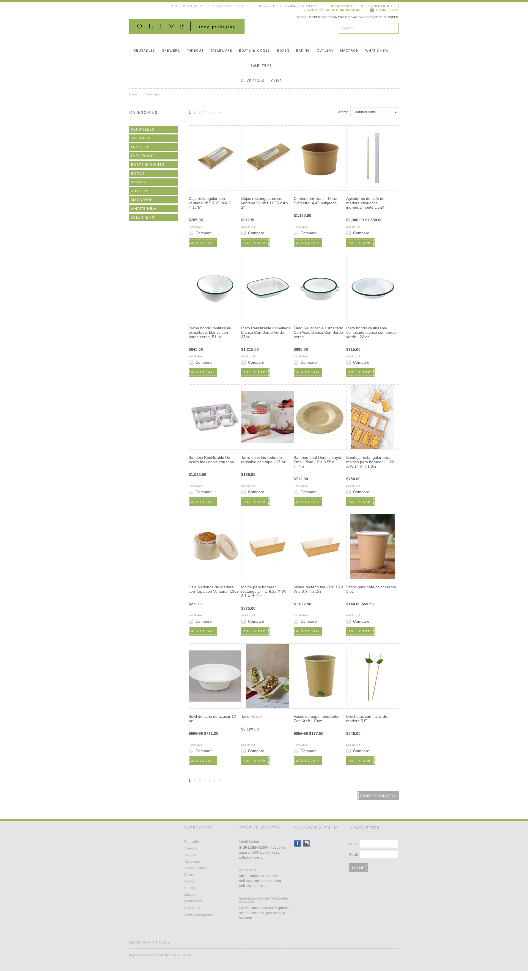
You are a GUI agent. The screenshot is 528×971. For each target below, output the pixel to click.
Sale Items (261, 66)
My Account (342, 6)
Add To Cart (203, 243)
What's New (377, 50)
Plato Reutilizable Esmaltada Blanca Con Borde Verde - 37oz (266, 332)
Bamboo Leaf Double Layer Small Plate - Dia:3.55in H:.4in (318, 461)
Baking (303, 50)
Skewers (171, 50)
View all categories (199, 915)
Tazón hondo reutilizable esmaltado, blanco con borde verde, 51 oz (210, 332)
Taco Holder (251, 716)
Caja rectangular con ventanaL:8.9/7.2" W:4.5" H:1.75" (210, 202)
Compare (204, 233)
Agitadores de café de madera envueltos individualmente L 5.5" (365, 202)
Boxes (283, 50)
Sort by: (342, 112)
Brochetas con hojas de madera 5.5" (366, 718)
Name (353, 844)
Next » (220, 782)
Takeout (195, 50)
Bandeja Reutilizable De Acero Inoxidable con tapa (211, 459)
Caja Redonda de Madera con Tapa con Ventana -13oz (213, 589)
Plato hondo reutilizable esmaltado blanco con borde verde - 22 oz (371, 332)
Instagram (306, 843)
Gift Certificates (378, 6)
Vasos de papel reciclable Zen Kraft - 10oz (316, 718)
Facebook (297, 843)
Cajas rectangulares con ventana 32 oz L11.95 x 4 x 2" (264, 202)
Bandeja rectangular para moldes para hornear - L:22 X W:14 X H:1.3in (370, 461)
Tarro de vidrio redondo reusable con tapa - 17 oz (263, 459)
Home (133, 94)
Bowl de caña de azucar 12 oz (212, 718)
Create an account (343, 10)
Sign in (311, 10)
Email (353, 855)
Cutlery (325, 50)
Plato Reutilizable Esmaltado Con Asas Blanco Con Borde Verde (318, 332)
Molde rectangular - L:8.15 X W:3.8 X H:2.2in (318, 589)
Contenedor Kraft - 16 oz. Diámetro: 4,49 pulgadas (316, 200)
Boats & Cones (254, 50)
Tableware (221, 50)
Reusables (144, 50)
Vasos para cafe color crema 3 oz (371, 589)
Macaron (349, 50)
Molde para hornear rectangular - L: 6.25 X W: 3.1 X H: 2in (263, 591)
